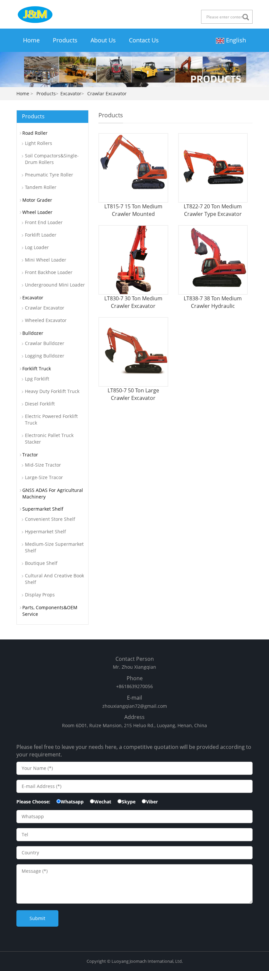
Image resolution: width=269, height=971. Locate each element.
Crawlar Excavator (44, 308)
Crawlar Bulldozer (44, 343)
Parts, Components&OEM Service (49, 610)
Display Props (40, 594)
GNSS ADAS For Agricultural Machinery (52, 493)
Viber (152, 801)
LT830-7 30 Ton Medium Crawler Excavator (133, 302)
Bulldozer (32, 333)
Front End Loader (44, 222)
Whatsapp (72, 801)
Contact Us (144, 40)
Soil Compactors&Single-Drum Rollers (52, 158)
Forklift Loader (40, 235)
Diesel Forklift (40, 404)
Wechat (102, 801)
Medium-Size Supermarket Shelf (54, 547)
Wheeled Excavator (46, 320)
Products (65, 40)
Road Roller (35, 133)
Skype (128, 801)
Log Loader (37, 247)
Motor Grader (37, 200)
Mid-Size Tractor (43, 465)
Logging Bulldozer (44, 356)
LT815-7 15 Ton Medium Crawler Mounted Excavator (133, 210)
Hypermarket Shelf (45, 531)
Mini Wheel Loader (45, 260)
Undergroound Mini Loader (55, 285)
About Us (103, 40)
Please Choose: (33, 801)
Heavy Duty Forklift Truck (52, 391)
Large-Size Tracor (44, 477)
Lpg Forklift (37, 379)
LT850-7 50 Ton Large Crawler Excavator (133, 394)
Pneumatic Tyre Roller (49, 175)
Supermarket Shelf (42, 509)
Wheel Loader (37, 212)
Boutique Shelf (41, 563)
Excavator (70, 93)
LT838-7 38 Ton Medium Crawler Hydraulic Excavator (213, 302)
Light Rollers (38, 143)
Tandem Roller (40, 187)
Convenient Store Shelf (50, 519)
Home (31, 40)
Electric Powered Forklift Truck (51, 419)
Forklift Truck (36, 368)
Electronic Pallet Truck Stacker (49, 438)
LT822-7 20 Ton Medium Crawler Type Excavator (213, 210)
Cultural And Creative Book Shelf (54, 578)
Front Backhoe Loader (48, 272)
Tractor (30, 454)
